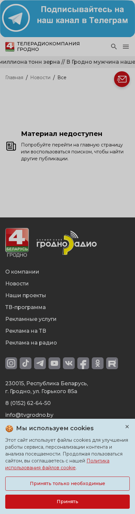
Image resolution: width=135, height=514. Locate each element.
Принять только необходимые (67, 483)
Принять (67, 501)
